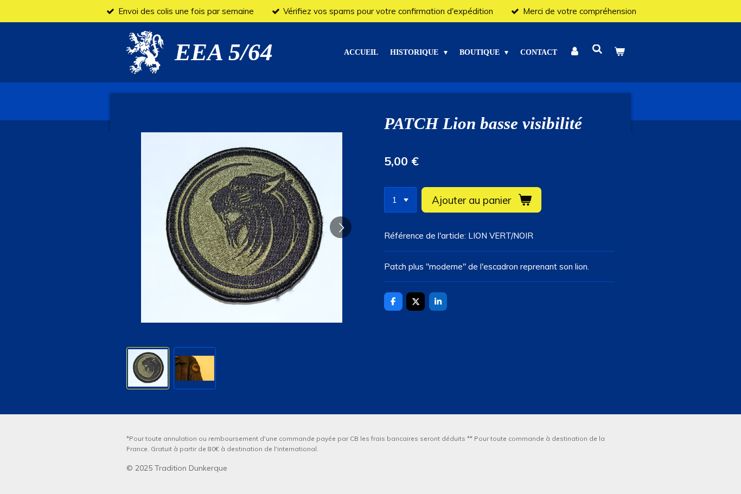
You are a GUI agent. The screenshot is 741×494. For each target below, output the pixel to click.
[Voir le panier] (619, 52)
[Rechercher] (597, 50)
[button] (147, 368)
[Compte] (574, 52)
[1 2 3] (400, 200)
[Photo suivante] (341, 227)
